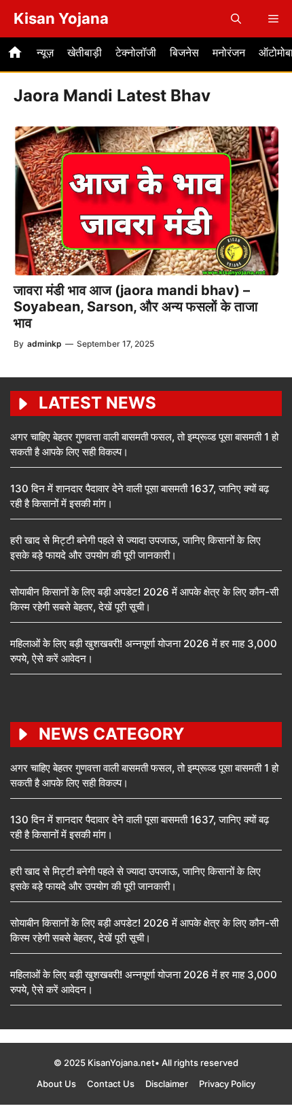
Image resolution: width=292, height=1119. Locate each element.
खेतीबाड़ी (84, 52)
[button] (236, 18)
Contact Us (110, 1083)
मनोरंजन (229, 52)
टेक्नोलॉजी (135, 52)
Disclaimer (166, 1083)
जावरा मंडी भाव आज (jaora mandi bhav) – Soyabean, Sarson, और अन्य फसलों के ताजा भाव (136, 306)
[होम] (15, 54)
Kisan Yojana (61, 18)
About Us (56, 1083)
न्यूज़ (45, 52)
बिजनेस (184, 52)
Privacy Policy (227, 1083)
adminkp (44, 344)
